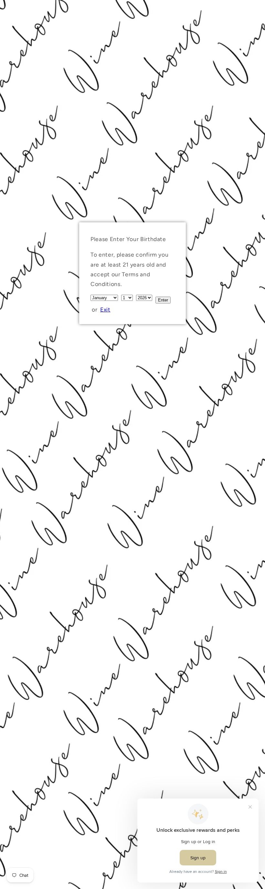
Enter (163, 300)
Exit (105, 309)
